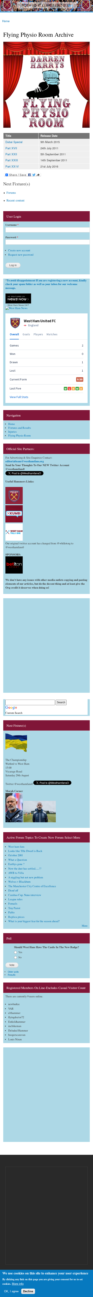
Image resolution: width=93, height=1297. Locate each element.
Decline (28, 1291)
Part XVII (11, 148)
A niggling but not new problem (25, 877)
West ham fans (16, 846)
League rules (15, 899)
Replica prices (16, 917)
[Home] (46, 6)
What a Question (17, 860)
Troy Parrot (14, 908)
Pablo (11, 912)
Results (11, 974)
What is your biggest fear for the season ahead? (34, 921)
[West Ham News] (16, 308)
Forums (11, 193)
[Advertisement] (46, 644)
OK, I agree (11, 1291)
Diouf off (13, 890)
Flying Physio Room (19, 435)
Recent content (15, 200)
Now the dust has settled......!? (24, 868)
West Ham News (16, 305)
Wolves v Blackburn (19, 881)
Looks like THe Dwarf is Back (25, 851)
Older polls (13, 971)
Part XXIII (11, 160)
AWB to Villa (16, 873)
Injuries (12, 431)
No (20, 957)
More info (18, 1283)
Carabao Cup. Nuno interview (24, 895)
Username (12, 225)
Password (11, 237)
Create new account (19, 250)
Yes (20, 952)
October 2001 (15, 855)
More (85, 926)
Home (6, 21)
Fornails (12, 903)
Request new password (20, 254)
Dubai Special (13, 142)
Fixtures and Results (19, 428)
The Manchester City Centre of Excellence (32, 886)
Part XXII (11, 154)
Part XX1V (12, 166)
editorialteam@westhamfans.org (24, 461)
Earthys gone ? (16, 864)
